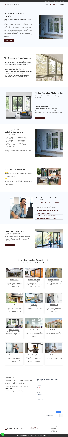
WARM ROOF (53, 329)
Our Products (53, 4)
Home (46, 4)
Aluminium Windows (14, 329)
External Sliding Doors (34, 279)
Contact (62, 4)
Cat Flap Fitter (53, 355)
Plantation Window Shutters (34, 329)
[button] (54, 4)
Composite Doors (14, 304)
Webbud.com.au (47, 435)
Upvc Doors (34, 304)
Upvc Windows (54, 304)
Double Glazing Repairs (34, 355)
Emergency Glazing (14, 355)
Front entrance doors (53, 279)
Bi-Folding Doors (14, 279)
